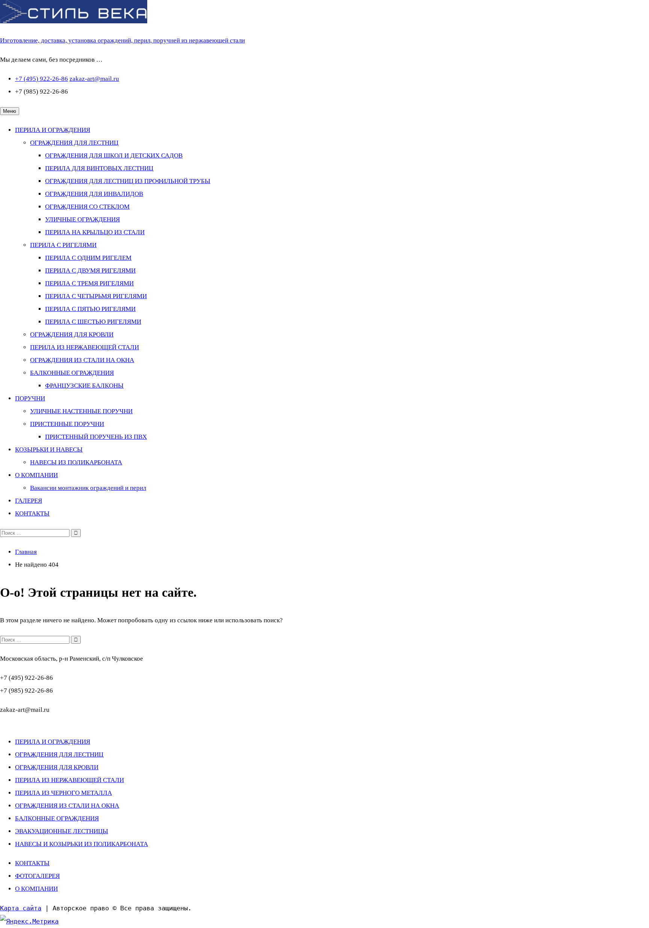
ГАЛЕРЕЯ (28, 500)
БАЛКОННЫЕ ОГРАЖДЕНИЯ (72, 372)
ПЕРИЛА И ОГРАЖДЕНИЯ (52, 129)
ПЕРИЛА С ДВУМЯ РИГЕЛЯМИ (90, 270)
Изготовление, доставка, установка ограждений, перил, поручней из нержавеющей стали (122, 40)
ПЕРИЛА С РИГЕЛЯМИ (63, 245)
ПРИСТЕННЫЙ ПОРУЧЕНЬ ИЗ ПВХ (96, 436)
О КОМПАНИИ (36, 475)
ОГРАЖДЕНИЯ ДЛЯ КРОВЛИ (71, 334)
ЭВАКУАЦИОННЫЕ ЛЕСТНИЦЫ (61, 831)
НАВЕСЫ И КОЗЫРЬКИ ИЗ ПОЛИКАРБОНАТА (81, 844)
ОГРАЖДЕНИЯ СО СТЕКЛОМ (87, 206)
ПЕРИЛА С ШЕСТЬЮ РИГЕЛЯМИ (93, 321)
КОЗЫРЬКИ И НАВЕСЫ (49, 449)
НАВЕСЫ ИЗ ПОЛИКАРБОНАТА (76, 462)
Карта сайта (20, 908)
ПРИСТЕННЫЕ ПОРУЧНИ (67, 424)
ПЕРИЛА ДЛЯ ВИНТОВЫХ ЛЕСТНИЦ (99, 168)
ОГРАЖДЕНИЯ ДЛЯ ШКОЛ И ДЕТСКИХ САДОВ (114, 155)
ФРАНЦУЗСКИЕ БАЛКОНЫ (84, 385)
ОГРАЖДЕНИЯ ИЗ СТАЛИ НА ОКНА (82, 360)
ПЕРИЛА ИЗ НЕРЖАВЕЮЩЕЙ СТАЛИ (84, 347)
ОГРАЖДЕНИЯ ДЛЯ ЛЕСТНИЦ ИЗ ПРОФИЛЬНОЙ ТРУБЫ (127, 181)
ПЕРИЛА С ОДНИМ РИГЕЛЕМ (88, 257)
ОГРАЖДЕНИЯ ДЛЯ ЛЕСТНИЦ (74, 142)
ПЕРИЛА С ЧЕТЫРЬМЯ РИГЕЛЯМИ (96, 296)
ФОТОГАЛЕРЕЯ (37, 875)
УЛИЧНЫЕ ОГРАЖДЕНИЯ (82, 219)
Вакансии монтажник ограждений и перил (88, 487)
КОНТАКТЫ (32, 513)
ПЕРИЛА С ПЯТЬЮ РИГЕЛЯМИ (90, 308)
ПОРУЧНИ (30, 398)
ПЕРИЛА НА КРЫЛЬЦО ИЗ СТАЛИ (95, 232)
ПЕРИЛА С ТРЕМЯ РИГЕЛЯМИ (89, 283)
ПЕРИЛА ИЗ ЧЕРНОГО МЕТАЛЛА (63, 792)
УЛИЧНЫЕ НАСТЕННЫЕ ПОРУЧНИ (81, 411)
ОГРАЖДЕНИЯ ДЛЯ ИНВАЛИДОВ (94, 193)
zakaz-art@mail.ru (94, 78)
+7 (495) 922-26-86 (41, 78)
